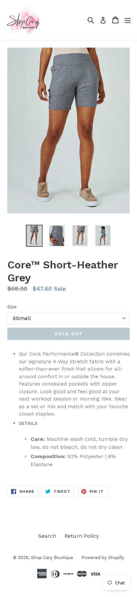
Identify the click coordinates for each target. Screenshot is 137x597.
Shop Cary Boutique (52, 557)
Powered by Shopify (102, 557)
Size (12, 306)
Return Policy (82, 536)
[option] (34, 235)
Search (47, 536)
